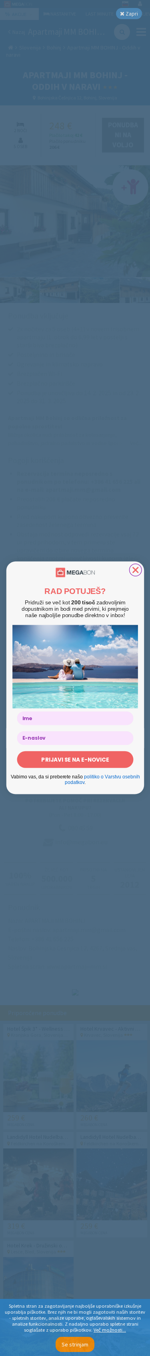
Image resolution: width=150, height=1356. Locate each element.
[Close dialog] (135, 570)
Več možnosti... (110, 1330)
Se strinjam (75, 1344)
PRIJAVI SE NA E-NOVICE (75, 759)
